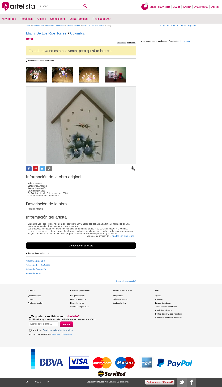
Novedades (9, 18)
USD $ (38, 382)
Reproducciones (77, 303)
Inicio (28, 26)
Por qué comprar (77, 296)
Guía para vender (120, 299)
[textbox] (63, 6)
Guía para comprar (78, 299)
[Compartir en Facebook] (29, 168)
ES (27, 382)
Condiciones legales (163, 310)
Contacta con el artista (81, 245)
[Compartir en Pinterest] (35, 168)
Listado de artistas (163, 303)
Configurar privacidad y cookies (168, 317)
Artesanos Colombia (35, 261)
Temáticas (26, 18)
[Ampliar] (133, 170)
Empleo (31, 299)
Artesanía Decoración (55, 26)
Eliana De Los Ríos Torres (93, 26)
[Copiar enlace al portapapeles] (49, 168)
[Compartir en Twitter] (42, 168)
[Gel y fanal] (65, 75)
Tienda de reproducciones (166, 307)
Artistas (41, 18)
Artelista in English (35, 303)
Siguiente (131, 43)
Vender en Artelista (160, 6)
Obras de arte (38, 26)
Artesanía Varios (73, 26)
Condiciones (67, 334)
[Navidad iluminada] (118, 75)
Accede (215, 6)
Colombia (77, 33)
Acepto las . (53, 330)
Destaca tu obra (119, 303)
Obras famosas (79, 18)
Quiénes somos (34, 296)
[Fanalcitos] (39, 75)
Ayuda (176, 6)
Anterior (121, 43)
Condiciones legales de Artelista (58, 330)
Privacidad (56, 334)
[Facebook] (191, 382)
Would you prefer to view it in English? (178, 25)
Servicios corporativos (79, 307)
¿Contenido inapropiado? (125, 281)
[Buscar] (85, 6)
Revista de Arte (101, 18)
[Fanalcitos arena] (92, 75)
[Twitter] (182, 382)
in (48, 382)
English (187, 6)
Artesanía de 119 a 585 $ (38, 265)
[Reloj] (81, 125)
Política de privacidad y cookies (168, 314)
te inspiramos (184, 41)
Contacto (159, 299)
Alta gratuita (201, 6)
